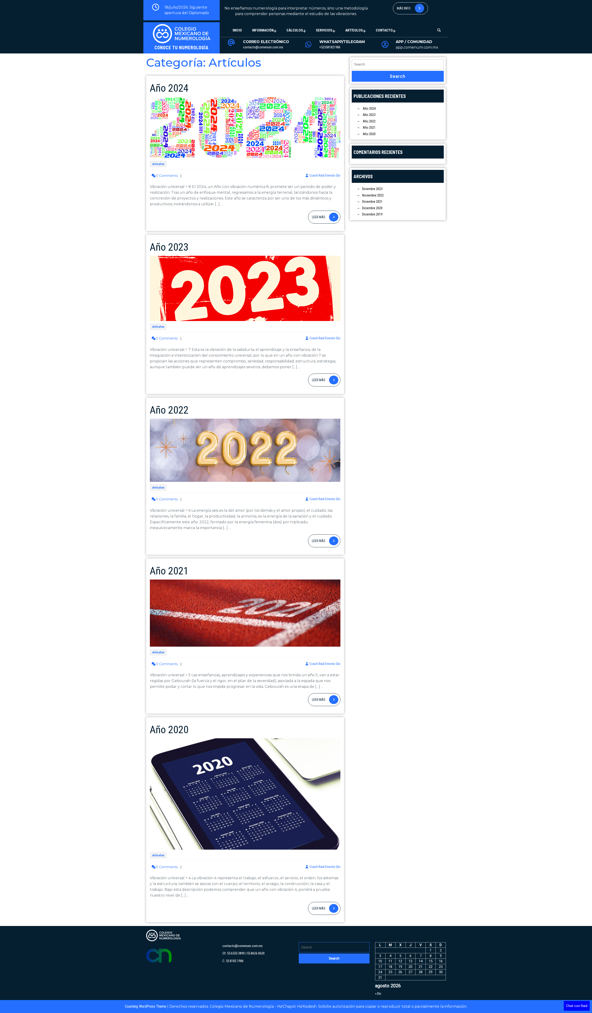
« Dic (378, 993)
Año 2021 (169, 571)
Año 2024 (169, 88)
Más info (404, 8)
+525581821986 (329, 47)
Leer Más (326, 217)
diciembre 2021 (372, 201)
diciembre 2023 (372, 189)
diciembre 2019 (372, 214)
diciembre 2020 (372, 208)
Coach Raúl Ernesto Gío (324, 175)
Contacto (384, 30)
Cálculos (295, 30)
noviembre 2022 (373, 195)
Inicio (237, 30)
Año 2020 (169, 729)
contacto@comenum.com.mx (263, 47)
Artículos (354, 30)
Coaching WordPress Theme (145, 1006)
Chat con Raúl (576, 1006)
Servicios (324, 30)
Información (263, 30)
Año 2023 (169, 247)
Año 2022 (169, 410)
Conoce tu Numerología (181, 47)
